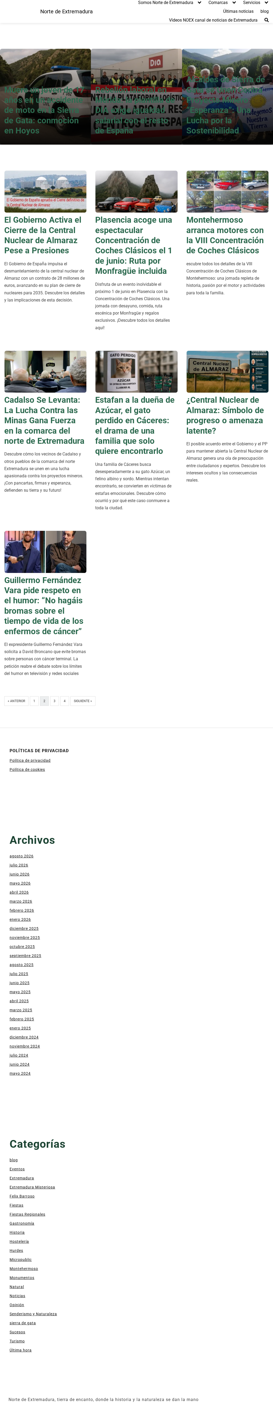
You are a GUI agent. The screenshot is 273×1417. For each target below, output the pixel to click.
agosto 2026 (22, 856)
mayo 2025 (20, 992)
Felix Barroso (22, 1196)
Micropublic (21, 1259)
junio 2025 (20, 983)
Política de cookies (27, 769)
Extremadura (22, 1178)
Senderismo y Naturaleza (33, 1314)
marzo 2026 (21, 901)
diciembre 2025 (24, 928)
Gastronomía (22, 1223)
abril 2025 (19, 1001)
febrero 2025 (22, 1019)
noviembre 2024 (25, 1046)
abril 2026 (19, 892)
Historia (17, 1232)
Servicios (251, 2)
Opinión (17, 1305)
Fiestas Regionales (27, 1214)
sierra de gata (23, 1323)
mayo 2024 (20, 1073)
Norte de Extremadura (66, 11)
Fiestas (16, 1205)
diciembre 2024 (24, 1037)
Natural (17, 1287)
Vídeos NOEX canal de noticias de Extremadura (213, 20)
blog (264, 11)
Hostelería (19, 1241)
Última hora (21, 1350)
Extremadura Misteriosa (32, 1187)
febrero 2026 (22, 910)
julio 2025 (19, 974)
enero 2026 (20, 919)
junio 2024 (20, 1064)
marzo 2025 (21, 1010)
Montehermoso (24, 1269)
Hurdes (16, 1250)
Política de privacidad (30, 760)
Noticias (17, 1296)
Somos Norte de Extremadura (165, 2)
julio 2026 (19, 865)
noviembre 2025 (25, 937)
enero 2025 (20, 1028)
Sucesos (17, 1332)
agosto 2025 (22, 965)
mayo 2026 (20, 883)
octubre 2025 (22, 946)
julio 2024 (19, 1055)
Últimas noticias (238, 11)
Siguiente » (83, 701)
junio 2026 (20, 874)
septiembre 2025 (25, 956)
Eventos (17, 1169)
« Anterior (16, 701)
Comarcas (218, 2)
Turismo (17, 1341)
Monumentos (22, 1278)
